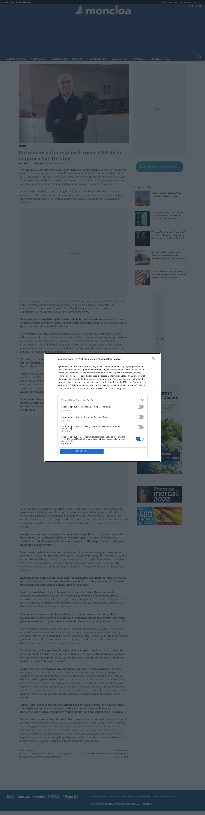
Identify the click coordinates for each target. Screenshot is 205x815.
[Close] (154, 359)
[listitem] (102, 400)
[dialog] (102, 407)
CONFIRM (81, 451)
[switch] (140, 407)
